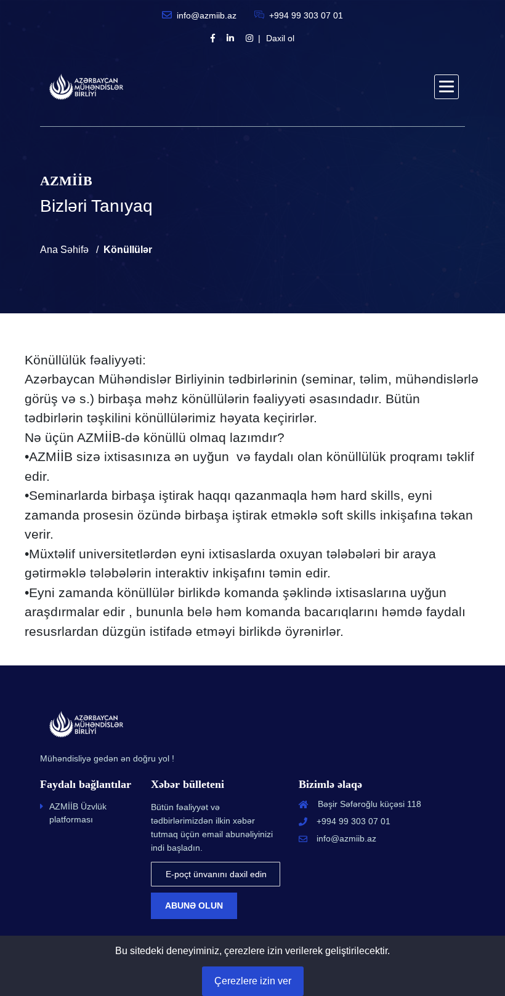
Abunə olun (194, 905)
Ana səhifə (64, 249)
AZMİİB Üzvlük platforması (78, 812)
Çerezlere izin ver (252, 981)
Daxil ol (280, 38)
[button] (446, 86)
